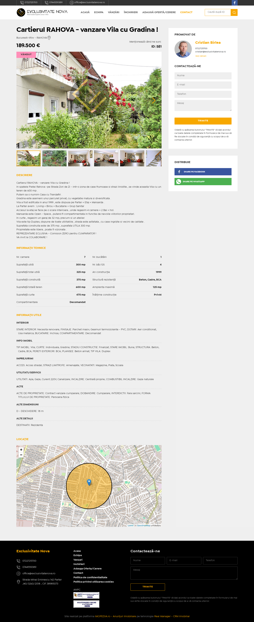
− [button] (21, 455)
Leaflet (130, 525)
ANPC (76, 590)
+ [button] (21, 450)
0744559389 (56, 2)
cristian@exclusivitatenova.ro (210, 52)
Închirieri (131, 12)
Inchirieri (78, 564)
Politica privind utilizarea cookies (93, 582)
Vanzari (77, 560)
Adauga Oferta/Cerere (87, 569)
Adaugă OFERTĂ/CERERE (159, 12)
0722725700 (30, 2)
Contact (186, 12)
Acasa (77, 551)
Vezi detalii (200, 56)
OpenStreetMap (143, 525)
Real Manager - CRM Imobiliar (172, 616)
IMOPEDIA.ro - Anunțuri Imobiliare (115, 616)
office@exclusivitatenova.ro (89, 2)
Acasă (85, 12)
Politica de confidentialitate (90, 578)
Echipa (99, 12)
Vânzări (113, 12)
